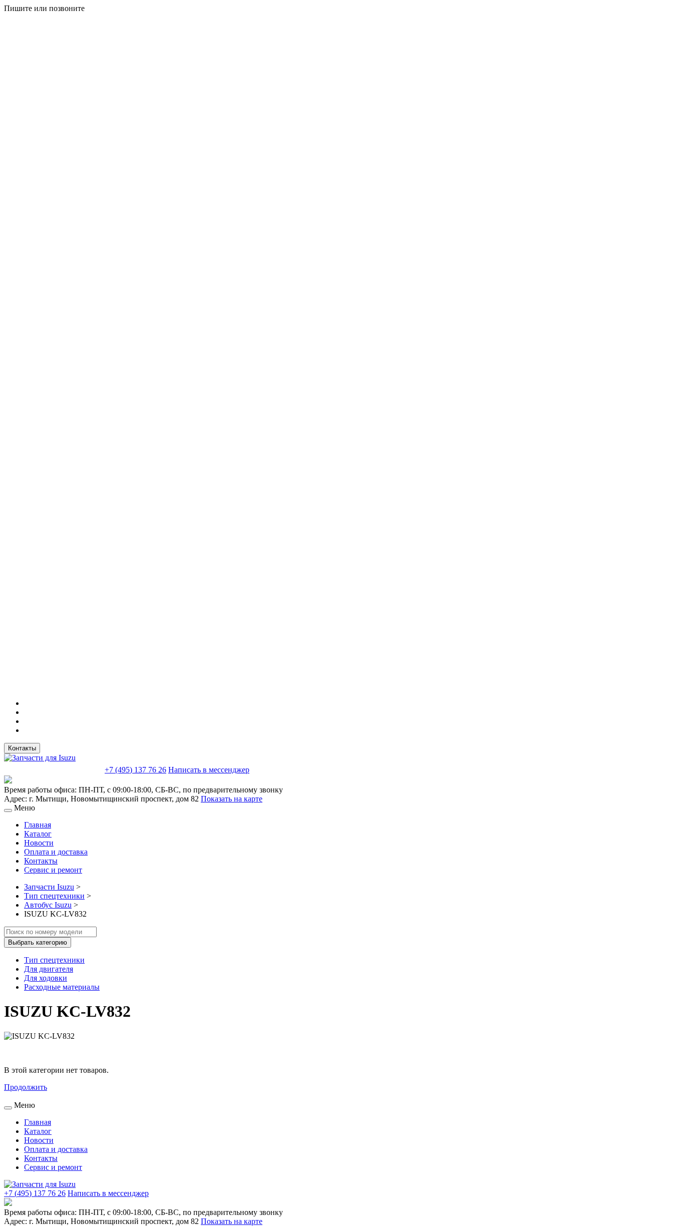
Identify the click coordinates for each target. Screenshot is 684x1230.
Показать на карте (231, 798)
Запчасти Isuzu (49, 887)
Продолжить (25, 1087)
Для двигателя (48, 969)
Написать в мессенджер (208, 769)
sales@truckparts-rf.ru (53, 768)
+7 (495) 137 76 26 (135, 769)
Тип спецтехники (54, 896)
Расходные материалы (62, 987)
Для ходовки (45, 978)
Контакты (22, 748)
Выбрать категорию (37, 942)
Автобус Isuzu (48, 905)
